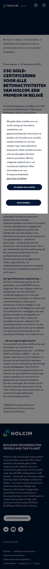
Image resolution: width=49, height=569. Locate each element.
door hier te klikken (17, 178)
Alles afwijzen (23, 202)
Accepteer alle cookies (24, 187)
